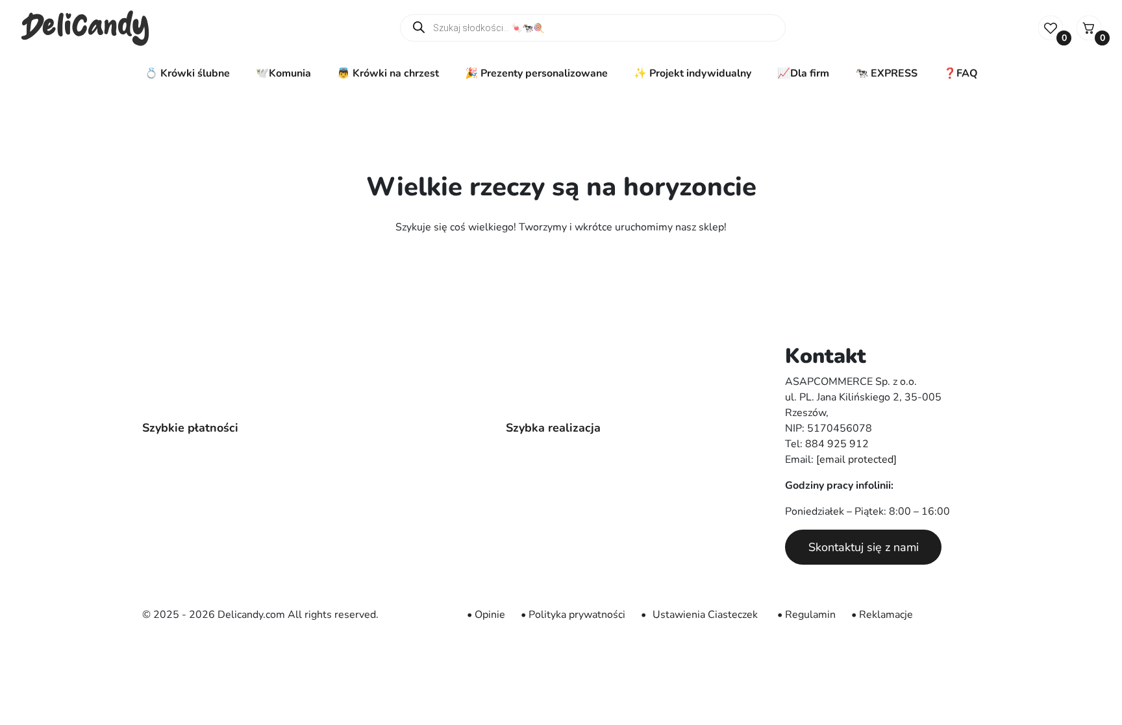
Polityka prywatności (577, 615)
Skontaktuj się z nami (863, 547)
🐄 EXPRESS (886, 73)
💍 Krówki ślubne (187, 73)
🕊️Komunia (283, 73)
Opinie (490, 615)
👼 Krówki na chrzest (388, 73)
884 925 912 (837, 444)
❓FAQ (960, 73)
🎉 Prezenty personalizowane (536, 73)
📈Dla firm (803, 73)
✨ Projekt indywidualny (692, 73)
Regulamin (810, 615)
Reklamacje (886, 615)
